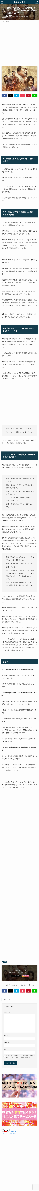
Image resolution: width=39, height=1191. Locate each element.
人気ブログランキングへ (9, 1133)
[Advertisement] (19, 45)
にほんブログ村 (14, 1131)
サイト (5, 1049)
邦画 (10, 16)
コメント (7, 1012)
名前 (6, 1035)
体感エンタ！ (19, 2)
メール (6, 1042)
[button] (4, 95)
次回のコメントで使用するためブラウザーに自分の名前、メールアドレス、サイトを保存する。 (20, 1056)
